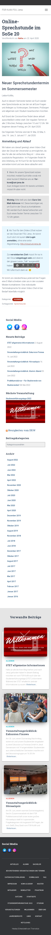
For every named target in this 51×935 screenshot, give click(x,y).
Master (40, 884)
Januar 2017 (12, 591)
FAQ (44, 877)
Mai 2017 (11, 576)
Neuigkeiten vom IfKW (21, 430)
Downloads (34, 877)
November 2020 (14, 485)
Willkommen (29, 910)
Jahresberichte (15, 916)
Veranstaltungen (12, 910)
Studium (40, 903)
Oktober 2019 (13, 526)
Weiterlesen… (31, 685)
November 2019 (14, 521)
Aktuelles (14, 864)
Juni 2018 (11, 546)
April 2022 (11, 480)
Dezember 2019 (14, 516)
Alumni (26, 864)
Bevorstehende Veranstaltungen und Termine (25, 871)
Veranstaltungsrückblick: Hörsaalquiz (23, 362)
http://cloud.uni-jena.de (30, 244)
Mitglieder (12, 890)
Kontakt (38, 916)
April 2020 (11, 510)
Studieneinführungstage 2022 (20, 903)
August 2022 (12, 460)
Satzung (18, 897)
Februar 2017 (13, 586)
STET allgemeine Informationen (20, 343)
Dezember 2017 (14, 551)
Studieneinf (11, 399)
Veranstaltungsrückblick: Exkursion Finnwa (25, 352)
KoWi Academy (27, 884)
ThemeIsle (35, 929)
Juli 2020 (11, 495)
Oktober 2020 (13, 490)
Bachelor (37, 864)
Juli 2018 (11, 541)
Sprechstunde (20, 304)
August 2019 (12, 531)
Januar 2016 (12, 596)
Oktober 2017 (13, 556)
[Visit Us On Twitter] (9, 327)
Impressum (12, 884)
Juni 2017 (11, 571)
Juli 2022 (11, 465)
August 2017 (12, 561)
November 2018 (14, 536)
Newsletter (25, 890)
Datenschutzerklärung (15, 877)
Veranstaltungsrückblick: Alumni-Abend (24, 371)
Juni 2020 (11, 500)
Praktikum (39, 890)
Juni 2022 (11, 470)
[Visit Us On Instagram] (24, 327)
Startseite (31, 897)
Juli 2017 (11, 566)
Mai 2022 (11, 475)
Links (29, 916)
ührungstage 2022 (23, 399)
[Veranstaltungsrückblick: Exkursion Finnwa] (25, 707)
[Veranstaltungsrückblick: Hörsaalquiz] (25, 779)
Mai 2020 (11, 505)
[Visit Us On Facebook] (17, 327)
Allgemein (17, 299)
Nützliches (25, 923)
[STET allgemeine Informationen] (25, 642)
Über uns (42, 910)
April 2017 (11, 581)
